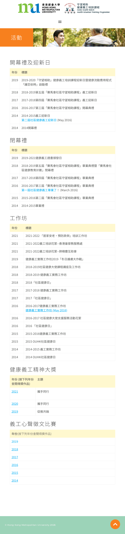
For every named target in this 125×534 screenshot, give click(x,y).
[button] (59, 21)
